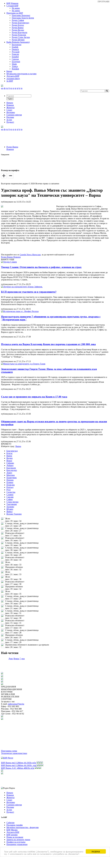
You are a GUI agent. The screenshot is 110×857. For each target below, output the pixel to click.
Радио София (18, 20)
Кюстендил (11, 470)
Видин (9, 458)
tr (19, 88)
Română (15, 69)
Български (16, 44)
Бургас (9, 453)
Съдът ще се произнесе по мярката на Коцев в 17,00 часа (34, 396)
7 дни (22, 658)
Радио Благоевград (20, 23)
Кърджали (11, 468)
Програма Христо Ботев (23, 18)
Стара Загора (12, 502)
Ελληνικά (16, 61)
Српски (15, 59)
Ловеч (9, 473)
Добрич (9, 465)
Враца (9, 460)
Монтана (10, 475)
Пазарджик (11, 477)
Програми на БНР (14, 13)
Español (15, 57)
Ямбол (9, 511)
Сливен (9, 494)
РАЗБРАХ (96, 851)
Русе (8, 490)
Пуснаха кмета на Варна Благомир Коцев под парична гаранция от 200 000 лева (48, 344)
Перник (10, 480)
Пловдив (10, 485)
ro (21, 88)
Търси (10, 99)
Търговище (11, 504)
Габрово (10, 463)
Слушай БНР (12, 6)
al (17, 88)
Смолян (10, 497)
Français (15, 54)
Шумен (9, 509)
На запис (16, 10)
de (5, 88)
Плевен (9, 482)
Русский (15, 52)
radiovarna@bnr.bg (16, 704)
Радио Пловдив (19, 35)
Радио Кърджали (19, 32)
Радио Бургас (18, 25)
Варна (9, 456)
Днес (10, 658)
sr (13, 88)
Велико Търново (14, 514)
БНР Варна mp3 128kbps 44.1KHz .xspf (18, 765)
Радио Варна (17, 27)
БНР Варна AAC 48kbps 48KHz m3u (17, 768)
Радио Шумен (18, 40)
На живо (16, 8)
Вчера (16, 658)
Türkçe (15, 66)
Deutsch (15, 49)
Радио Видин (18, 30)
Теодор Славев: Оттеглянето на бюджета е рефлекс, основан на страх (41, 267)
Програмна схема (9, 751)
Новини (10, 149)
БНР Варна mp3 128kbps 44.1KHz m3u (18, 763)
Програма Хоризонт (21, 15)
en (2, 88)
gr (15, 88)
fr (9, 88)
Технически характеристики (14, 753)
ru (7, 88)
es (11, 88)
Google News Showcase (30, 254)
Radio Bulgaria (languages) (18, 42)
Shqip (14, 64)
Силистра (10, 492)
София (9, 499)
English (15, 47)
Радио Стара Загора (21, 37)
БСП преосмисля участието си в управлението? (28, 291)
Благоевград (12, 451)
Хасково (10, 507)
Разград (9, 487)
